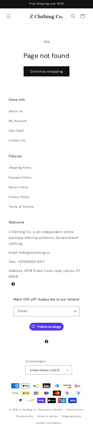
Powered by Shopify (50, 409)
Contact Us (17, 140)
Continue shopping (46, 71)
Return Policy (19, 187)
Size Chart (16, 131)
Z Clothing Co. (28, 409)
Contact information (48, 422)
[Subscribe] (74, 311)
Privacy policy (24, 416)
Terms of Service (21, 207)
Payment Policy (20, 177)
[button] (8, 16)
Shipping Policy (20, 167)
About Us (15, 111)
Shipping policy (71, 416)
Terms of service (47, 416)
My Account (18, 121)
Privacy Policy (19, 197)
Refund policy (75, 409)
